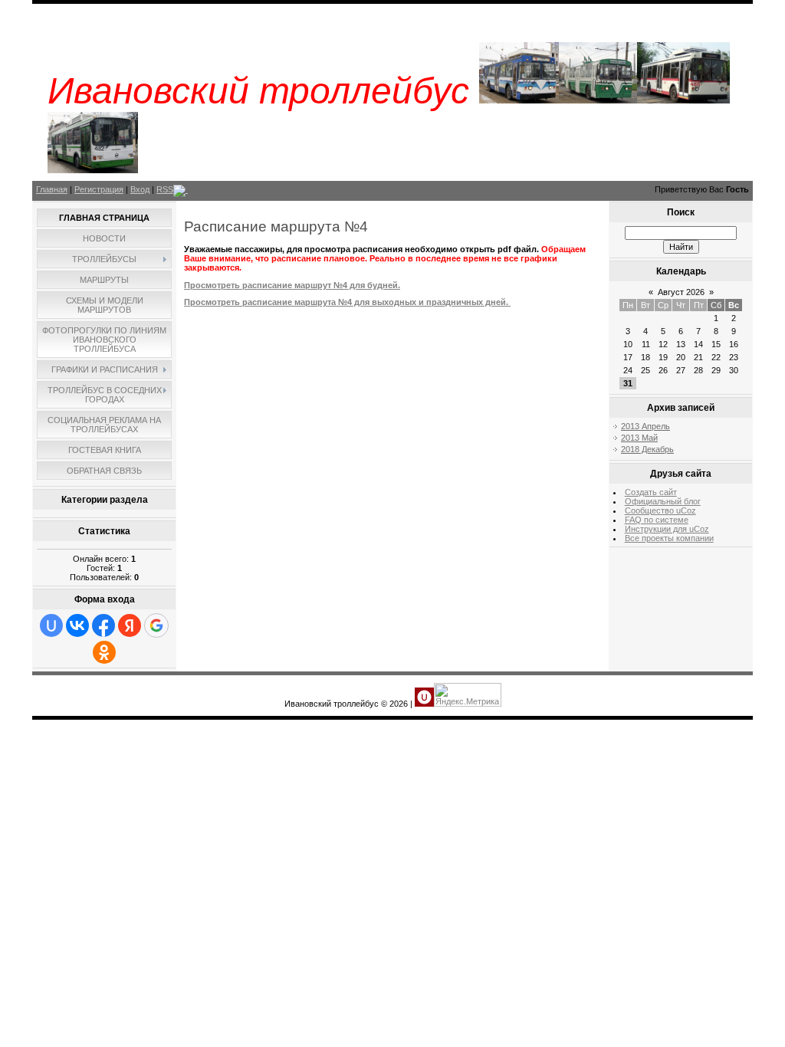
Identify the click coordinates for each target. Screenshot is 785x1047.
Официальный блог (663, 501)
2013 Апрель (645, 426)
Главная (51, 189)
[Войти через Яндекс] (129, 625)
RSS (164, 189)
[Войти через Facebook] (103, 625)
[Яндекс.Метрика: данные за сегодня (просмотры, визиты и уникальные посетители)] (467, 695)
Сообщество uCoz (660, 510)
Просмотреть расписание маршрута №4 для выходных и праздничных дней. (347, 302)
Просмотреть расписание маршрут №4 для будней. (292, 285)
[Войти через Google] (156, 625)
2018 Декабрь (647, 449)
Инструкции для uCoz (667, 528)
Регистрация (98, 189)
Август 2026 (681, 292)
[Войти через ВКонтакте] (77, 625)
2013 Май (639, 437)
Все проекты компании (669, 538)
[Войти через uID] (51, 625)
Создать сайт (651, 492)
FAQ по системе (656, 519)
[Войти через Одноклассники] (104, 652)
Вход (139, 189)
